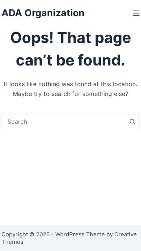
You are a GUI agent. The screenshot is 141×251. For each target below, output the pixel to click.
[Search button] (132, 121)
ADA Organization (43, 12)
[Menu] (136, 13)
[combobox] (63, 121)
